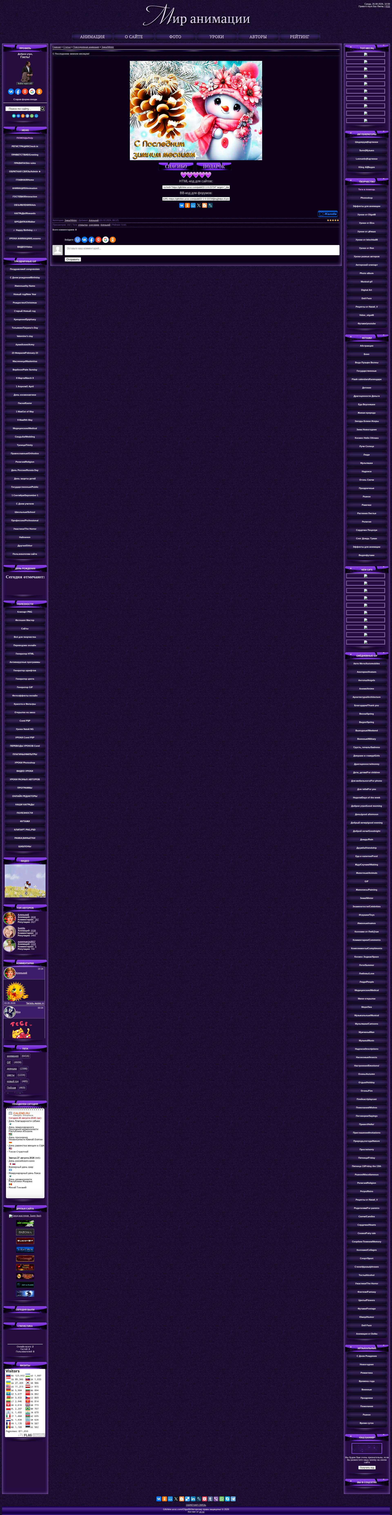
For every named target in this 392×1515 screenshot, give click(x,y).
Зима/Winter (107, 47)
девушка (12, 1068)
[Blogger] (204, 205)
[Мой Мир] (36, 116)
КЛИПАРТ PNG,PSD (25, 829)
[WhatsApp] (32, 116)
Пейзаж (11, 1087)
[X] (198, 205)
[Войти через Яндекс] (25, 91)
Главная (56, 47)
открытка (83, 225)
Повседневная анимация (86, 47)
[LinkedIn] (193, 1498)
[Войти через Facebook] (18, 91)
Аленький (94, 220)
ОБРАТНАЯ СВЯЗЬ (196, 1505)
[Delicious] (187, 1498)
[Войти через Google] (32, 91)
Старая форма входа (25, 99)
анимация (13, 1056)
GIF (9, 1062)
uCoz (202, 1512)
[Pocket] (204, 1498)
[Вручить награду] (215, 167)
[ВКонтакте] (18, 116)
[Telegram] (27, 116)
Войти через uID (25, 84)
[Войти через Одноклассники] (39, 91)
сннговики (94, 225)
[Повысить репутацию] (177, 167)
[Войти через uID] (78, 240)
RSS (387, 6)
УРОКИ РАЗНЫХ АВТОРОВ (25, 779)
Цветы (10, 1075)
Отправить (72, 259)
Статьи (67, 47)
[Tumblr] (210, 1498)
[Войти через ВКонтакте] (11, 91)
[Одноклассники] (23, 116)
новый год (13, 1081)
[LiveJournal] (210, 205)
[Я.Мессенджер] (14, 116)
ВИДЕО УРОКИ (25, 771)
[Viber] (216, 1498)
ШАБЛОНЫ (24, 846)
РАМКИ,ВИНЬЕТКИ (24, 838)
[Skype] (227, 1498)
